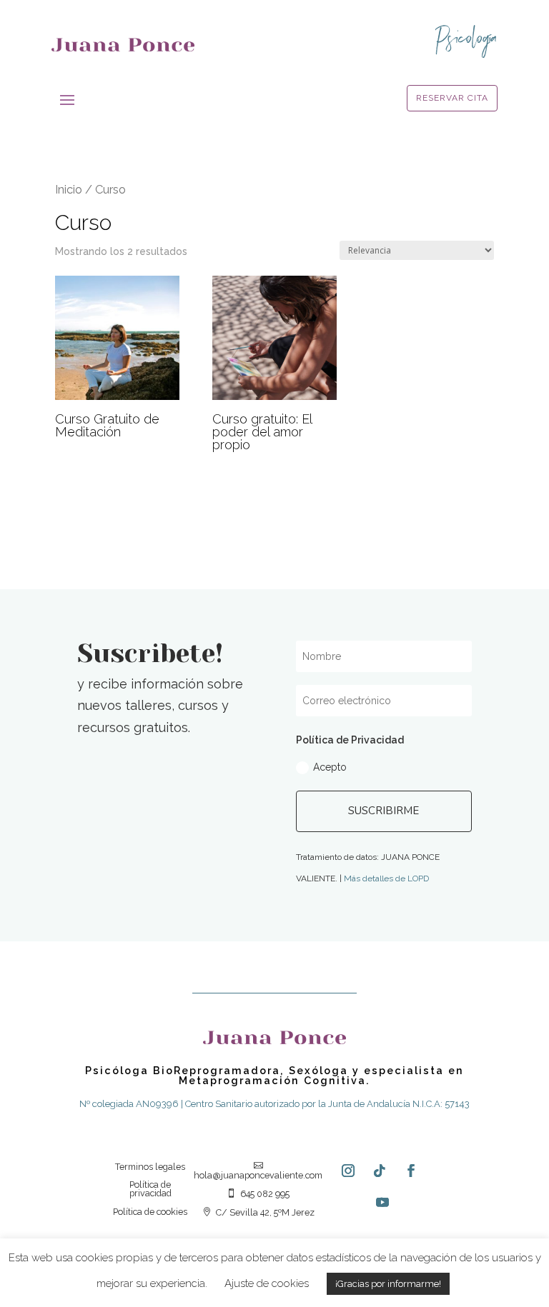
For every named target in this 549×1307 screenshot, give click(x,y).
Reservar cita (452, 98)
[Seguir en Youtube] (382, 1202)
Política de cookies (150, 1212)
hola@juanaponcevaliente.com (258, 1170)
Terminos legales (150, 1167)
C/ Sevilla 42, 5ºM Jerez (258, 1213)
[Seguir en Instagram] (348, 1170)
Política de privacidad (150, 1189)
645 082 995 (258, 1194)
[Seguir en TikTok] (379, 1170)
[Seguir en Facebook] (411, 1170)
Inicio (68, 189)
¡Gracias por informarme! (388, 1283)
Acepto (330, 767)
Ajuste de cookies (266, 1283)
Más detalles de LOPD (386, 878)
